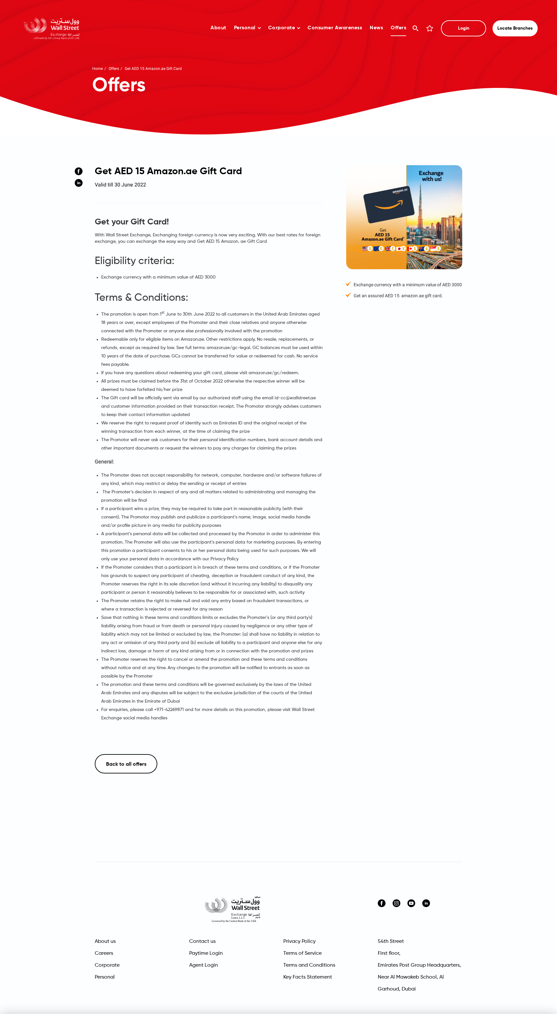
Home (97, 68)
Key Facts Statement (307, 977)
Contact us (202, 941)
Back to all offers (126, 764)
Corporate (281, 28)
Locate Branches (515, 28)
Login (463, 28)
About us (105, 941)
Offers (398, 28)
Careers (104, 953)
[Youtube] (411, 903)
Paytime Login (206, 953)
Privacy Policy (299, 941)
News (376, 28)
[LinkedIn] (79, 183)
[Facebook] (79, 171)
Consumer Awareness (335, 28)
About (218, 28)
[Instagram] (396, 903)
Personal (245, 28)
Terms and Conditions (309, 965)
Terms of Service (302, 953)
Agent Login (203, 965)
